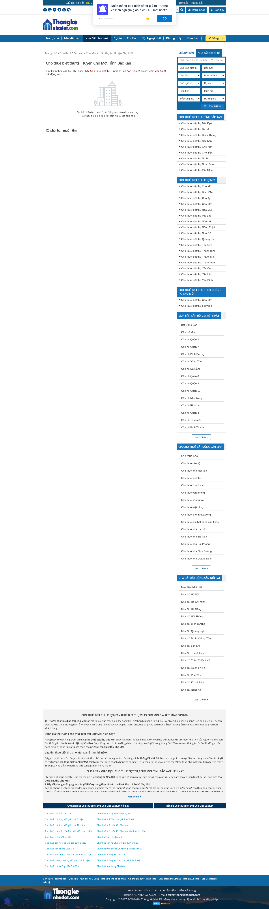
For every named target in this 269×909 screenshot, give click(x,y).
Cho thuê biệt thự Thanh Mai (197, 256)
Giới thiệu (48, 879)
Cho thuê (65, 53)
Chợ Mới (91, 53)
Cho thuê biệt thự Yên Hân (196, 274)
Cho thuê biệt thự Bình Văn (197, 192)
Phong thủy (174, 38)
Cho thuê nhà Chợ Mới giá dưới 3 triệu (64, 819)
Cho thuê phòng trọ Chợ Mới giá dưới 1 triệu (67, 860)
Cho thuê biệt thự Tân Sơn (196, 244)
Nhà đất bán (72, 38)
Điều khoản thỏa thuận (170, 879)
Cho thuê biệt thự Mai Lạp (196, 215)
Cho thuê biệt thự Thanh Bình (198, 250)
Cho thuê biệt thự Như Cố (196, 233)
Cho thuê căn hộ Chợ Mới (109, 836)
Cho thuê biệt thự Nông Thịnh (198, 227)
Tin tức (132, 38)
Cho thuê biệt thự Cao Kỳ (195, 198)
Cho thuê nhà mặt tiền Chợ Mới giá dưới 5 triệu (68, 831)
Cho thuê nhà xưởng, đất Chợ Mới (62, 866)
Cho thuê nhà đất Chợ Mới (58, 813)
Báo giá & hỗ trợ (191, 879)
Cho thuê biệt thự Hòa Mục (196, 209)
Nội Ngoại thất (151, 38)
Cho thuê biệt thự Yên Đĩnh (197, 280)
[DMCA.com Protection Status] (162, 904)
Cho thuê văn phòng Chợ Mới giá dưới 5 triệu (119, 848)
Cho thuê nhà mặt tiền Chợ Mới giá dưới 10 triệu (121, 831)
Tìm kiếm (214, 106)
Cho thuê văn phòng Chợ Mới (59, 848)
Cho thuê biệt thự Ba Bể (195, 129)
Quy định (73, 879)
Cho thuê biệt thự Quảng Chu (198, 239)
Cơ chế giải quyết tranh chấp (142, 879)
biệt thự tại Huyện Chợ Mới (116, 53)
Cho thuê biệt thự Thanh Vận (198, 262)
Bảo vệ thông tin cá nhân (113, 879)
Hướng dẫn (60, 879)
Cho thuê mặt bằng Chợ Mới (111, 866)
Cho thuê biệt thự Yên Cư (196, 268)
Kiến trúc (193, 38)
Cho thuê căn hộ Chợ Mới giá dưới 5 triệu (117, 842)
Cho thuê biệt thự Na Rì (195, 158)
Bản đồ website (209, 879)
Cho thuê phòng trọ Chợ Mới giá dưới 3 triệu (119, 860)
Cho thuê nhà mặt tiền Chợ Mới (112, 825)
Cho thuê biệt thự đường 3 (196, 305)
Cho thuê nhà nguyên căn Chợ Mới (114, 813)
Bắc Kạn (78, 53)
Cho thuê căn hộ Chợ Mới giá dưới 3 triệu (65, 842)
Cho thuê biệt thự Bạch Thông (198, 135)
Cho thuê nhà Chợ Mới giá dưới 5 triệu (116, 819)
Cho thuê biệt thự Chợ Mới (196, 146)
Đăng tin (217, 38)
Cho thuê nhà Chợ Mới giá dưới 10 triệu (65, 825)
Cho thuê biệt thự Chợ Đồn (196, 152)
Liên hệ (46, 882)
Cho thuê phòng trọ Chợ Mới (111, 854)
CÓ (164, 18)
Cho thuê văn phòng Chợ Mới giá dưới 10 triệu (68, 854)
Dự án (117, 38)
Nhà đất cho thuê (96, 38)
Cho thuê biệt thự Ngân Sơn (197, 164)
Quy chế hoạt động (89, 879)
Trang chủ (52, 38)
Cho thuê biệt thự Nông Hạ (196, 221)
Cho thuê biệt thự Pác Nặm (197, 170)
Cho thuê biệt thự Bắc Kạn (196, 123)
